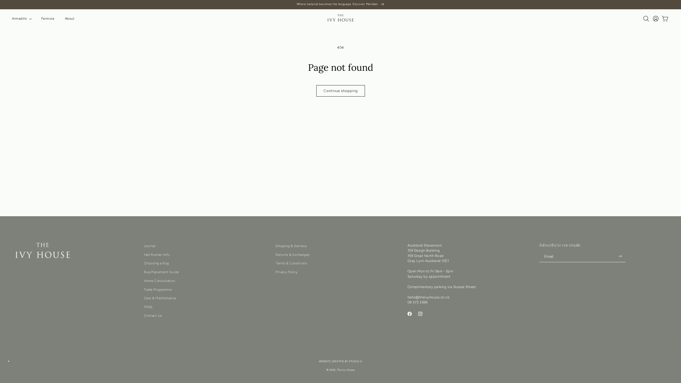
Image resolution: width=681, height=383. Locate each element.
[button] (21, 18)
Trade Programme (158, 290)
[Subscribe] (620, 256)
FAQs (148, 307)
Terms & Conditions (291, 263)
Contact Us (153, 316)
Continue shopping (340, 91)
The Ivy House (346, 369)
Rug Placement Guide (161, 272)
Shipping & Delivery (291, 246)
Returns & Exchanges (293, 255)
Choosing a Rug (156, 263)
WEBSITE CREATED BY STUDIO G (340, 361)
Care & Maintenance (160, 298)
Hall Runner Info (157, 255)
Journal (150, 246)
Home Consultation (159, 281)
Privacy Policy (286, 272)
